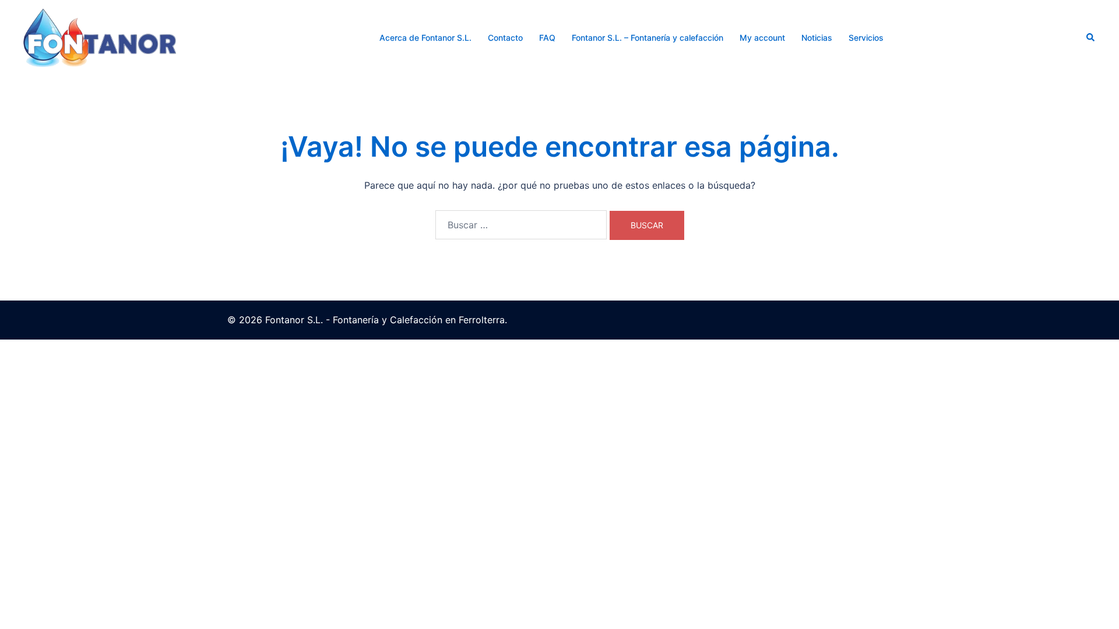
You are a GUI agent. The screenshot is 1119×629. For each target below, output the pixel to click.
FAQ (547, 38)
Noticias (816, 38)
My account (762, 38)
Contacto (505, 38)
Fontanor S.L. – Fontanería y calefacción (647, 38)
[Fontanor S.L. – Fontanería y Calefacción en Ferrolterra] (99, 37)
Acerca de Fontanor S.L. (425, 38)
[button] (1091, 38)
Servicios (866, 38)
